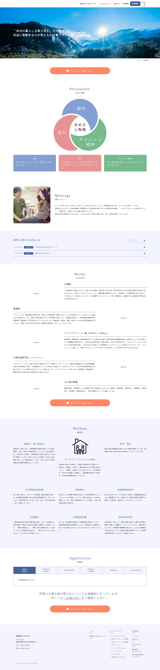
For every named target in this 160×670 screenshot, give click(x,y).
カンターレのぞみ (116, 651)
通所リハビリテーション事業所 (119, 642)
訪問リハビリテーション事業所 (119, 639)
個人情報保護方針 (138, 655)
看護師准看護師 (24, 570)
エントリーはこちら (82, 70)
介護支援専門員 (69, 570)
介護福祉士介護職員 (91, 570)
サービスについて (105, 3)
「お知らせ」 (72, 597)
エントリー (137, 636)
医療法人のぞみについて (88, 3)
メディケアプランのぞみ (118, 648)
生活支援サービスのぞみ (118, 657)
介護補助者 (113, 570)
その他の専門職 (135, 570)
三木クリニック (115, 645)
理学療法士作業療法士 (46, 570)
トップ (92, 632)
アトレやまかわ (115, 654)
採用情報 (126, 3)
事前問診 (135, 3)
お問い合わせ (136, 645)
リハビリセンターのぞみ (118, 636)
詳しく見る (133, 240)
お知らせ (117, 3)
